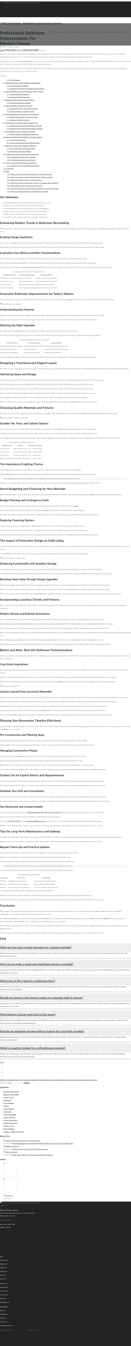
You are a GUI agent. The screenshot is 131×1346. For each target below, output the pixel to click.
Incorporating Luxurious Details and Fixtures (19, 131)
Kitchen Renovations (11, 1123)
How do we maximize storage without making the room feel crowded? (33, 188)
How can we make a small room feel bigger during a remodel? (30, 177)
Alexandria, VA (4, 1260)
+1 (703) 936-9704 (13, 821)
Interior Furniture (9, 1117)
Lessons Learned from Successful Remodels (23, 143)
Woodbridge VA (4, 1307)
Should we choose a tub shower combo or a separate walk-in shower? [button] (41, 998)
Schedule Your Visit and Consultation (21, 157)
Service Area (78, 32)
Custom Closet (9, 1097)
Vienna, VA (3, 1279)
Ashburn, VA (3, 1267)
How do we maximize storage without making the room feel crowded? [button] (42, 1031)
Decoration (7, 1100)
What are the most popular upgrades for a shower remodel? (29, 174)
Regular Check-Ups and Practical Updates (23, 166)
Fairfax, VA (3, 1298)
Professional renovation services (67, 1080)
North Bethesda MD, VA (6, 1325)
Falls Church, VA (4, 1294)
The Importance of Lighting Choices (20, 111)
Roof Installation (9, 1129)
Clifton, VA (3, 1275)
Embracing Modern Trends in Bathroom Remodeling (22, 83)
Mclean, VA (3, 1318)
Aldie (1, 1256)
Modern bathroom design (46, 1080)
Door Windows (9, 1103)
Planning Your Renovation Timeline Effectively (20, 146)
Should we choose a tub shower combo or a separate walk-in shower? (32, 183)
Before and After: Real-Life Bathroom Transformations (23, 137)
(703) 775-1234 (10, 1216)
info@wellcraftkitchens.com (13, 5)
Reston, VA (3, 1310)
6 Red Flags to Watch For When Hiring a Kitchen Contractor (32, 1155)
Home (53, 32)
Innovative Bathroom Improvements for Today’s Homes (23, 91)
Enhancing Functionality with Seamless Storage (24, 126)
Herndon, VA (3, 1283)
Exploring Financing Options (18, 120)
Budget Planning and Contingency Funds (22, 117)
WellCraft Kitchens (19, 1330)
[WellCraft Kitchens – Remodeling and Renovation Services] (31, 23)
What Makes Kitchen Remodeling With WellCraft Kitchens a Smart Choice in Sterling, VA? (42, 1143)
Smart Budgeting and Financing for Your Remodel (21, 114)
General (6, 1106)
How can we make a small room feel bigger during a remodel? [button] (36, 964)
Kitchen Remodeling (10, 1120)
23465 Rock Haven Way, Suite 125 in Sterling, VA (44, 812)
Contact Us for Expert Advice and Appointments (21, 154)
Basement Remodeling (11, 1092)
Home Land (7, 1112)
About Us (60, 32)
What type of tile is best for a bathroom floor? (25, 180)
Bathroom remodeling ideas (9, 1080)
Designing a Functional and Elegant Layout (19, 100)
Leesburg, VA (3, 1322)
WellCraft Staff (10, 50)
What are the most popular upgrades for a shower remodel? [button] (36, 947)
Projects (104, 32)
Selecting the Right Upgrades (18, 97)
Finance (127, 32)
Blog (111, 32)
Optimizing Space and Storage (19, 103)
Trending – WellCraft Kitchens (14, 1132)
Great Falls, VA (4, 1291)
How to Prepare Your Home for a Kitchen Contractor (30, 1149)
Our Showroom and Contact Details (21, 160)
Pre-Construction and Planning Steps (21, 149)
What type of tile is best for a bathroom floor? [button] (27, 981)
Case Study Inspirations (16, 140)
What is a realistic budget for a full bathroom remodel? (27, 191)
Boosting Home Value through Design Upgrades (25, 129)
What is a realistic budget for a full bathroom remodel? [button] (33, 1048)
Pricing (86, 32)
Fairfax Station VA (4, 1302)
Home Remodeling (10, 1114)
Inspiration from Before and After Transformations (25, 89)
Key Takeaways (13, 80)
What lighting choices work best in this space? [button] (28, 1014)
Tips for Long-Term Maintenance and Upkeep (20, 163)
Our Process (95, 32)
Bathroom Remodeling (31, 50)
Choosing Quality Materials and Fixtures (18, 106)
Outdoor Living (9, 1126)
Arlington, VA (3, 1264)
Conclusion (9, 168)
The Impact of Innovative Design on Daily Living (21, 123)
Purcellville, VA (4, 1314)
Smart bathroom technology (87, 1080)
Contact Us (118, 32)
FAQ (6, 171)
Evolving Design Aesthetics (18, 86)
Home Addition (9, 1109)
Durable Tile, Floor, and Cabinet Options (22, 109)
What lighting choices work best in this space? (24, 186)
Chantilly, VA (3, 1271)
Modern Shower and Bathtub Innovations (22, 134)
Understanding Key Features (18, 94)
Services (68, 32)
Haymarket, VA (4, 1287)
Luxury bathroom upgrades (28, 1080)
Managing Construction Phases (19, 151)
